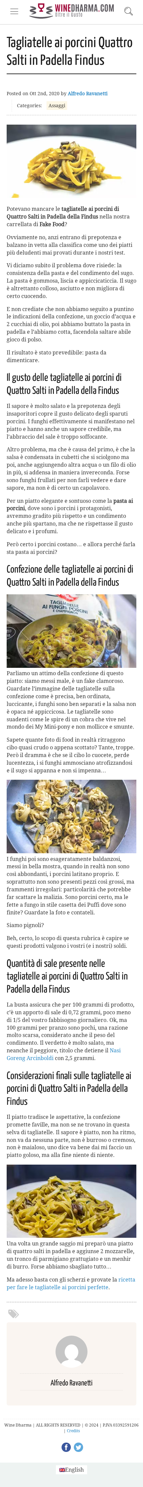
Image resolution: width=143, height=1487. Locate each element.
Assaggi (57, 105)
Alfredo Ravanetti (87, 93)
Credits (73, 1431)
